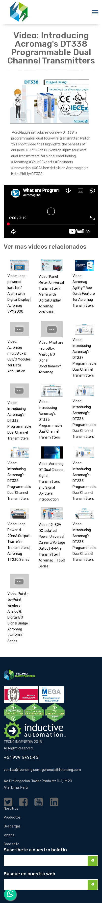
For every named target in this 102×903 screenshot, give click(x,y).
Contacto (11, 844)
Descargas (12, 826)
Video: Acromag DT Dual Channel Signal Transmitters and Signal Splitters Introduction (51, 482)
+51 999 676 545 (21, 757)
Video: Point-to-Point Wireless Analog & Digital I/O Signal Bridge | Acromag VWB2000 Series (18, 617)
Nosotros (11, 808)
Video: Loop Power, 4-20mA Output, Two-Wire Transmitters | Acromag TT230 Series (18, 542)
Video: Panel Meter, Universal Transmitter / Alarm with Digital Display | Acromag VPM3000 (51, 294)
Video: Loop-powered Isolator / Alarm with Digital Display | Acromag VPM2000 (19, 294)
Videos (9, 835)
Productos (12, 817)
